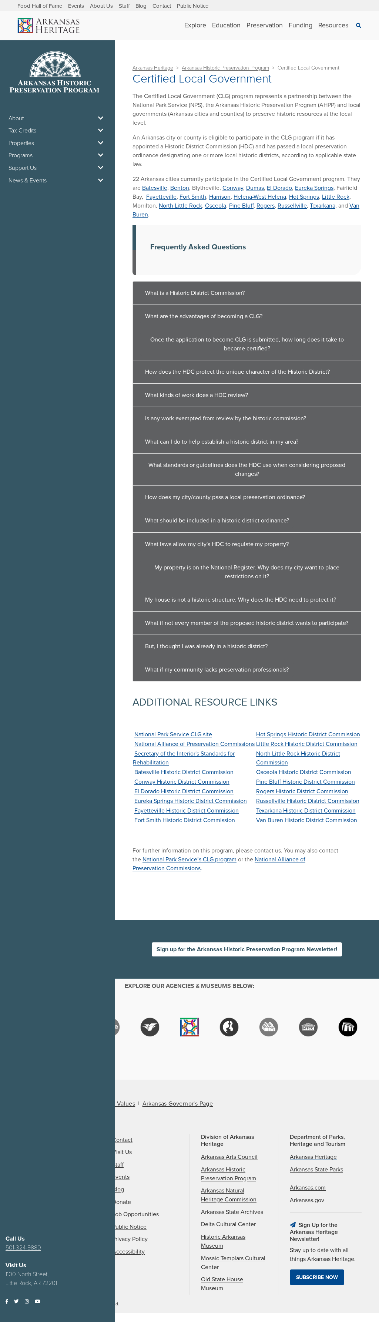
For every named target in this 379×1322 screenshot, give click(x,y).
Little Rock (335, 197)
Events (76, 6)
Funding (300, 25)
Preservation (264, 25)
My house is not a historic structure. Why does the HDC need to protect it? (240, 599)
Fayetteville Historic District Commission (186, 810)
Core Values (118, 1103)
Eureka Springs (314, 188)
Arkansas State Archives (232, 1212)
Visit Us (122, 1152)
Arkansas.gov (307, 1200)
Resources (333, 25)
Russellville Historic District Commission (307, 801)
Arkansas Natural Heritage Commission (228, 1195)
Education (226, 25)
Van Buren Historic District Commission (306, 820)
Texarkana (322, 205)
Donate (121, 1202)
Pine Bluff (241, 205)
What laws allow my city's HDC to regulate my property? (217, 544)
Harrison (220, 197)
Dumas (255, 188)
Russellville (292, 205)
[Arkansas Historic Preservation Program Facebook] (7, 1301)
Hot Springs (304, 197)
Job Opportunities (135, 1214)
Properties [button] (21, 143)
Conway (232, 188)
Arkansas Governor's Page (177, 1103)
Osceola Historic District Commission (303, 772)
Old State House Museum (222, 1284)
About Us (101, 6)
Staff (124, 6)
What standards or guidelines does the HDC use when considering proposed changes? (246, 469)
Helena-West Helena (260, 197)
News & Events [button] (28, 180)
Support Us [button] (23, 168)
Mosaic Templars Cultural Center (233, 1263)
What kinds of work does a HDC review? (196, 395)
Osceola (215, 205)
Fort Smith (193, 197)
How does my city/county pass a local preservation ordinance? (225, 497)
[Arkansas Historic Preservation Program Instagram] (27, 1301)
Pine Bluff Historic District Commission (305, 782)
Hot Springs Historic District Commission (308, 734)
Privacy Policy (130, 1239)
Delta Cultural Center (228, 1224)
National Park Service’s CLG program (189, 859)
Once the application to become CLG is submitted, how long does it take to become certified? (247, 344)
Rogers (265, 205)
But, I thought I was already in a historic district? (206, 646)
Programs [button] (21, 155)
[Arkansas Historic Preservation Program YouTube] (37, 1301)
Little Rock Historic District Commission (307, 744)
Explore (195, 25)
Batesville (154, 188)
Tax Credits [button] (22, 130)
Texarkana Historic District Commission (306, 810)
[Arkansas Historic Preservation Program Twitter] (16, 1301)
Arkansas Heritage (153, 68)
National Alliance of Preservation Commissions (194, 744)
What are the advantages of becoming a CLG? (203, 316)
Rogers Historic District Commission (302, 791)
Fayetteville (161, 197)
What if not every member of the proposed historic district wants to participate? (246, 623)
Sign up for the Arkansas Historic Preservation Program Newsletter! (247, 949)
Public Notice (192, 6)
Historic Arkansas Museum (223, 1241)
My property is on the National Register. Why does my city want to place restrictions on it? (246, 572)
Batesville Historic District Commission (184, 772)
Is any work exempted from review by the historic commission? (225, 418)
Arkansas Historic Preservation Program (225, 68)
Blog (141, 6)
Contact (161, 6)
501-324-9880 (23, 1247)
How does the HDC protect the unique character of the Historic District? (237, 372)
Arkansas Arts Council (229, 1157)
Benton (179, 188)
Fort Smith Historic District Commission (184, 820)
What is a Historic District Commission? (195, 293)
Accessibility (128, 1251)
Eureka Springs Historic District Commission (190, 801)
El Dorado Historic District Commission (184, 791)
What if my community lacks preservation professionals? (217, 669)
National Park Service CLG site (173, 734)
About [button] (16, 118)
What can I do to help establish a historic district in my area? (221, 441)
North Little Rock (180, 205)
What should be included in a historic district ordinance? (217, 520)
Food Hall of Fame (39, 6)
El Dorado (279, 188)
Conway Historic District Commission (181, 782)
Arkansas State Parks (316, 1169)
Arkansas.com (308, 1187)
